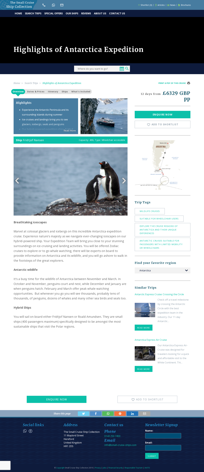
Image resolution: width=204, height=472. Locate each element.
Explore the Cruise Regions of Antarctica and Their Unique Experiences (159, 230)
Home (17, 83)
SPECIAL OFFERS (53, 13)
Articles (161, 5)
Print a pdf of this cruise (172, 83)
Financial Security (115, 467)
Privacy (98, 467)
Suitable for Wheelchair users (159, 218)
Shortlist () (146, 5)
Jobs (104, 467)
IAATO (147, 467)
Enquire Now (162, 114)
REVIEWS (86, 13)
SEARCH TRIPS (33, 13)
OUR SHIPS (72, 13)
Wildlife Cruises (150, 211)
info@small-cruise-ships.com (120, 445)
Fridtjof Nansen (33, 140)
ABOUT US (100, 13)
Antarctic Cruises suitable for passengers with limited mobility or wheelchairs (161, 244)
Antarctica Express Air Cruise (151, 339)
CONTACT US (117, 13)
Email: (148, 442)
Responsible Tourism (134, 467)
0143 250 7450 (112, 436)
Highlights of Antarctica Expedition (62, 83)
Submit (152, 456)
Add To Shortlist (162, 125)
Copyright (60, 467)
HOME (18, 13)
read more (143, 327)
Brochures (186, 5)
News (172, 5)
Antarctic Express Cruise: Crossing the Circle (159, 294)
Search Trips (31, 83)
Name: (149, 430)
